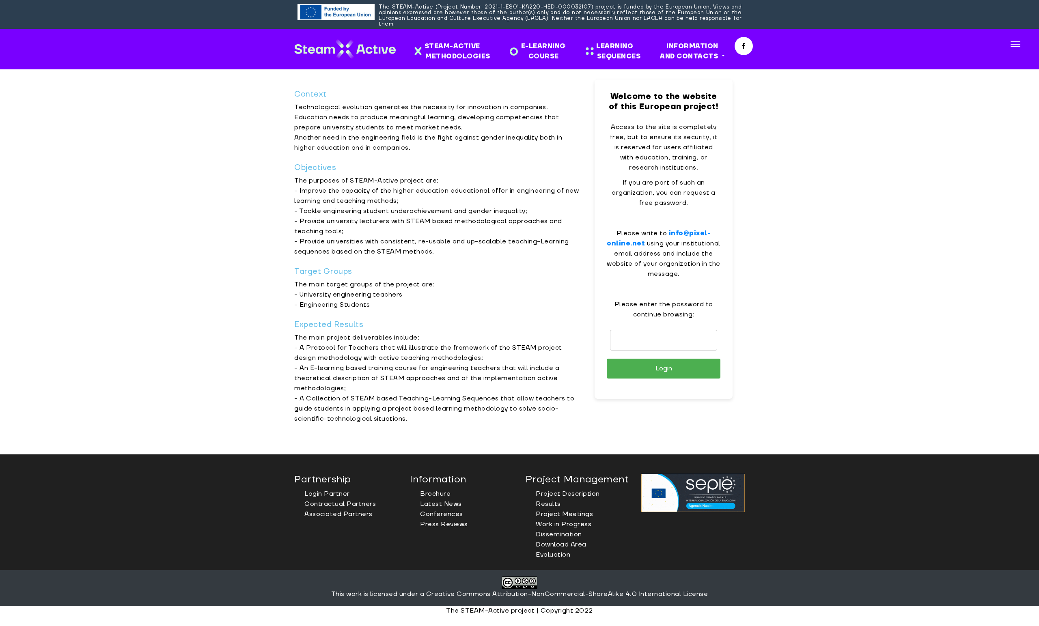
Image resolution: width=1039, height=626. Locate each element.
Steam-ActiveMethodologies (457, 51)
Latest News (441, 504)
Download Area (561, 544)
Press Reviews (444, 524)
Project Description (568, 494)
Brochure (435, 494)
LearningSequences (616, 51)
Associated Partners (338, 514)
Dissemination (559, 534)
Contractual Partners (340, 504)
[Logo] (345, 49)
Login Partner (327, 494)
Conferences (441, 514)
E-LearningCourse (543, 51)
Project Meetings (564, 514)
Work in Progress (563, 524)
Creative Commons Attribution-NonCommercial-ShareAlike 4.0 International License (567, 594)
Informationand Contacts (690, 51)
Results (548, 504)
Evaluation (553, 555)
